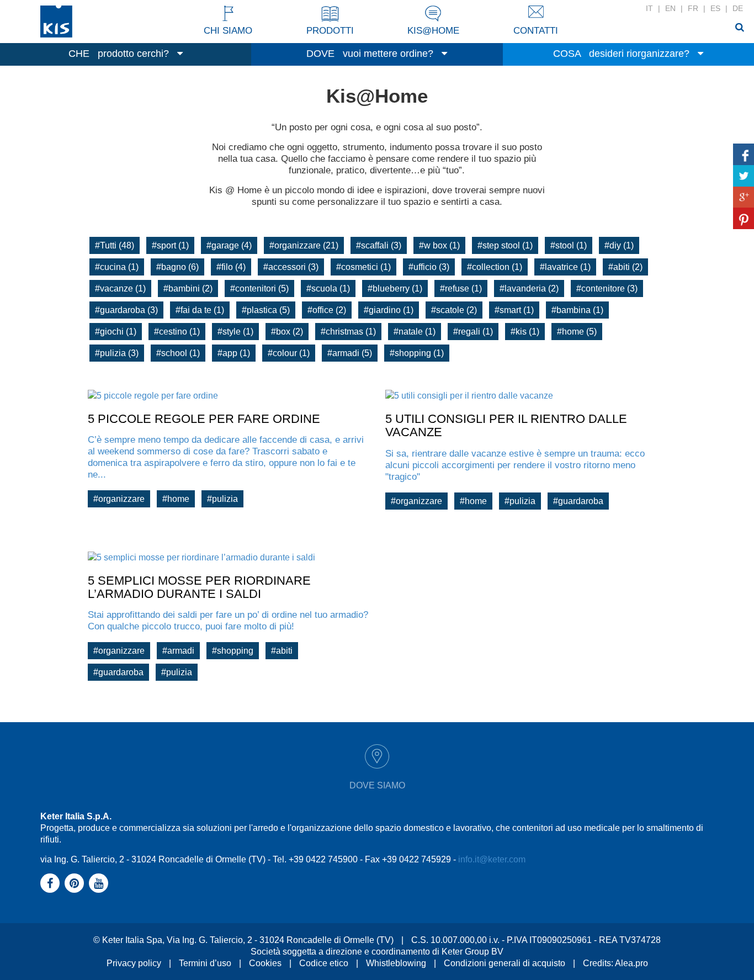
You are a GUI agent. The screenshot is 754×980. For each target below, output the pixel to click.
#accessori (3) (290, 267)
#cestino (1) (177, 331)
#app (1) (233, 353)
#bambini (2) (188, 288)
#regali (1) (473, 331)
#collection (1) (494, 267)
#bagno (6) (177, 267)
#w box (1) (439, 245)
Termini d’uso (205, 963)
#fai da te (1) (200, 310)
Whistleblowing (396, 963)
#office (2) (326, 310)
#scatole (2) (454, 310)
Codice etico (323, 963)
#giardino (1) (388, 310)
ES (715, 8)
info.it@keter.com (491, 859)
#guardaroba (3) (126, 310)
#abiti (282, 650)
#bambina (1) (577, 310)
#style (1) (235, 331)
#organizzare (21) (303, 245)
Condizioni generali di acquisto (504, 963)
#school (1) (178, 353)
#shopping (232, 650)
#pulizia (222, 499)
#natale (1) (415, 331)
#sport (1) (170, 245)
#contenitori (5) (259, 288)
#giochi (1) (115, 331)
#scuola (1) (328, 288)
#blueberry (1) (395, 288)
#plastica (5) (266, 310)
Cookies (265, 963)
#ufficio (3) (428, 267)
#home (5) (577, 331)
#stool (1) (568, 245)
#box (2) (287, 331)
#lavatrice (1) (565, 267)
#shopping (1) (417, 353)
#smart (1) (514, 310)
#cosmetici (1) (363, 267)
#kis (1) (525, 331)
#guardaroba (578, 501)
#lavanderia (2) (529, 288)
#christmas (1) (348, 331)
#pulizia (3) (117, 353)
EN (670, 8)
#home (175, 499)
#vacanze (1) (120, 288)
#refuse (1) (461, 288)
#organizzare (119, 499)
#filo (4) (231, 267)
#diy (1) (619, 245)
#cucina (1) (117, 267)
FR (693, 8)
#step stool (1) (505, 245)
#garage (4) (229, 245)
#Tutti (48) (114, 245)
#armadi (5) (349, 353)
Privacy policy (134, 963)
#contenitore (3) (607, 288)
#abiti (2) (625, 267)
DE (737, 8)
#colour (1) (289, 353)
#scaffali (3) (378, 245)
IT (649, 8)
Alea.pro (631, 963)
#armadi (178, 650)
